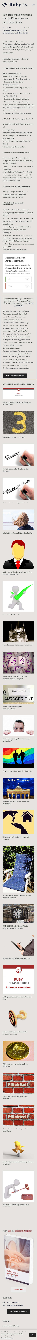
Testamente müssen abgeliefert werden (16, 503)
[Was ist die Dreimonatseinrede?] (18, 422)
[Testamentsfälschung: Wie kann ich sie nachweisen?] (18, 725)
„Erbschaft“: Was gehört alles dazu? (15, 1276)
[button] (34, 5)
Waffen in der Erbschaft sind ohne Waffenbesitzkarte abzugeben (15, 677)
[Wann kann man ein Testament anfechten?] (18, 631)
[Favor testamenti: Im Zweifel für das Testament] (18, 455)
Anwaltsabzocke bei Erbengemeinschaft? (17, 958)
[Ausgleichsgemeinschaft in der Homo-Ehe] (18, 758)
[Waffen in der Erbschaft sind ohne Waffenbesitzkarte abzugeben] (18, 663)
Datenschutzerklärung (7, 1338)
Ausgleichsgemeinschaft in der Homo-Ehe (17, 771)
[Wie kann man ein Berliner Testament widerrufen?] (18, 788)
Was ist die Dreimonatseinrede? (14, 437)
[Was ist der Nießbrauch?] (18, 596)
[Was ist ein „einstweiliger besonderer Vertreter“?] (18, 1186)
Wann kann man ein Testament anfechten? (17, 645)
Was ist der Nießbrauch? (11, 615)
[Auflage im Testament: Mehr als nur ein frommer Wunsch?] (18, 869)
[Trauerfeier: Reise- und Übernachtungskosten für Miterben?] (18, 1222)
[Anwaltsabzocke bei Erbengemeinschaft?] (18, 945)
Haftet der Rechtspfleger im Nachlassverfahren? (12, 708)
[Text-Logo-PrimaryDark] (15, 5)
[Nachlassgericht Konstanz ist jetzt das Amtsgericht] (18, 1294)
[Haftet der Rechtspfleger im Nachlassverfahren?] (18, 694)
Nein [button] (18, 286)
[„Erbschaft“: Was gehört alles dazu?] (18, 1257)
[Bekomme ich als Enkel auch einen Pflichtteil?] (18, 1083)
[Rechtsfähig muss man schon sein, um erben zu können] (18, 1148)
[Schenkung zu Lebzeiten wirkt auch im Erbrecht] (18, 822)
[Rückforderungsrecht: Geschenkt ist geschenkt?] (18, 1051)
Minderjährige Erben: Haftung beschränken (18, 533)
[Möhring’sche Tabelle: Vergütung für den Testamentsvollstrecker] (18, 554)
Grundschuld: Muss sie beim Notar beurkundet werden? (15, 1033)
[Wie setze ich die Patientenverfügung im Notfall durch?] (18, 393)
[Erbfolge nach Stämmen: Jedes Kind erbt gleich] (18, 979)
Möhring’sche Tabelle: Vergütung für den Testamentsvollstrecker (17, 573)
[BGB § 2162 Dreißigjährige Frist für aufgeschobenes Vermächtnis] (18, 913)
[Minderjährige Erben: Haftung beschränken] (18, 519)
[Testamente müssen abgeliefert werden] (18, 489)
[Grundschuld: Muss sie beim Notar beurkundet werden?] (18, 1017)
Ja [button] (18, 279)
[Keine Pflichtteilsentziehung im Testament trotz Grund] (18, 1115)
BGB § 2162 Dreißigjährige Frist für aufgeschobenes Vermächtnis (15, 927)
